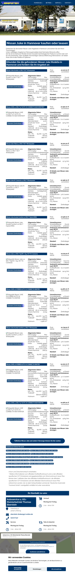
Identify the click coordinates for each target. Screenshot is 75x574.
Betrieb (48, 3)
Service (58, 3)
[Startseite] (10, 3)
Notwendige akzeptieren (17, 568)
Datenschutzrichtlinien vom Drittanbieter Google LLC (42, 546)
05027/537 (14, 518)
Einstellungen (37, 569)
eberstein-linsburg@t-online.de (22, 514)
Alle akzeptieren (56, 569)
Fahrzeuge (38, 3)
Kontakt (68, 3)
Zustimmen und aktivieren (37, 552)
